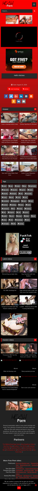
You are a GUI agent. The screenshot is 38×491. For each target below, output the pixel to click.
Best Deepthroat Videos (28, 444)
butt (12, 197)
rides (27, 216)
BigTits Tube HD (31, 472)
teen (28, 220)
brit (21, 193)
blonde (5, 193)
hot (4, 212)
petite (5, 216)
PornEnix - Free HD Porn (21, 446)
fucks (21, 205)
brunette (29, 193)
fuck (31, 201)
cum (26, 197)
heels (20, 208)
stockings (19, 220)
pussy (19, 216)
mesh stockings (15, 89)
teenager (6, 223)
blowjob (14, 193)
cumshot (6, 201)
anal (5, 186)
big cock (6, 190)
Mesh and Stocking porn (23, 463)
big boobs (33, 186)
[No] (36, 485)
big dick (15, 190)
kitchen (26, 89)
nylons (26, 212)
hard (28, 205)
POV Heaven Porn (21, 472)
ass (11, 186)
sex (34, 216)
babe (18, 186)
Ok (19, 487)
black (30, 190)
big (25, 186)
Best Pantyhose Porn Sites (24, 450)
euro (24, 201)
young (21, 223)
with (14, 223)
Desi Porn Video (8, 446)
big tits (23, 190)
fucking (14, 205)
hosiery (28, 208)
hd (13, 208)
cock (19, 197)
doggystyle (16, 201)
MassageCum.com (25, 465)
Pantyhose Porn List (16, 448)
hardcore (6, 208)
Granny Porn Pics (24, 477)
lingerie (12, 212)
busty (5, 197)
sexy (5, 220)
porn (12, 216)
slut (12, 220)
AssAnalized (19, 470)
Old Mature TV (27, 475)
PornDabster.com (11, 450)
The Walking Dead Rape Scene (11, 444)
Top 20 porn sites (29, 470)
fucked (5, 205)
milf (19, 212)
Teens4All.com (20, 468)
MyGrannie (19, 475)
